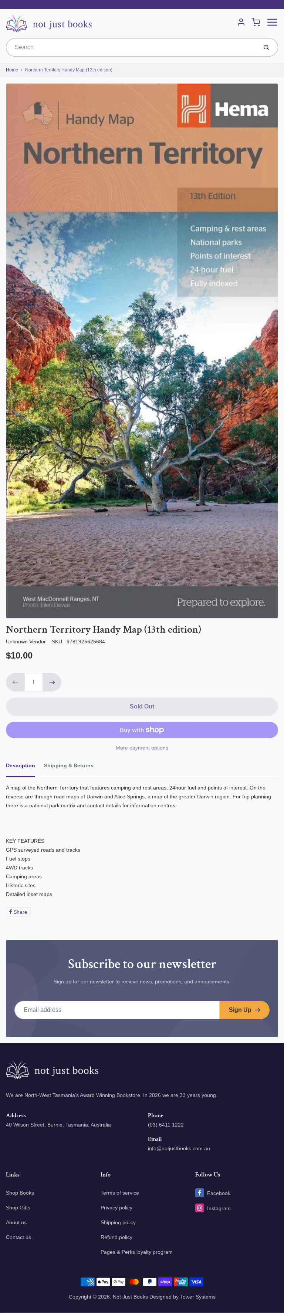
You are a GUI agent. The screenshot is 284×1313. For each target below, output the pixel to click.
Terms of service (120, 1193)
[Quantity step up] (52, 682)
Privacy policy (116, 1208)
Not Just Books (130, 1297)
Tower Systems (198, 1297)
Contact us (18, 1237)
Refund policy (116, 1237)
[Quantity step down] (15, 682)
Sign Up (240, 1010)
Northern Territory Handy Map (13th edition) (68, 70)
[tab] (25, 767)
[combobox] (131, 47)
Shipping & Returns (69, 765)
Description (20, 765)
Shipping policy (118, 1222)
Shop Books (20, 1193)
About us (16, 1222)
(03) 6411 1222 (166, 1125)
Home (12, 70)
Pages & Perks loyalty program (137, 1252)
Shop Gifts (18, 1208)
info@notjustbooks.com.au (179, 1148)
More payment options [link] (142, 748)
